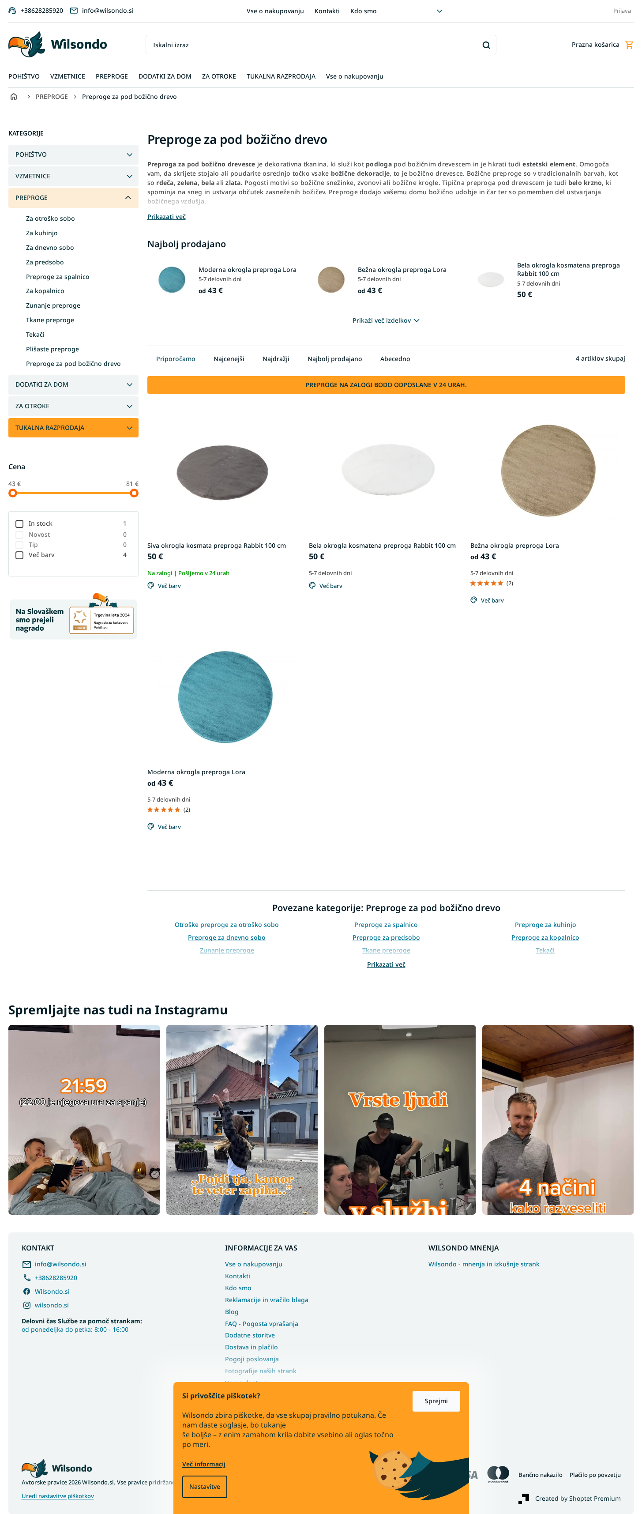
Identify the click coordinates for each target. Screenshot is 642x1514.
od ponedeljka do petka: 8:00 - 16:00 (82, 1325)
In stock (78, 523)
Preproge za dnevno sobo (227, 937)
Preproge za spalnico (58, 276)
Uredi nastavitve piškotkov (58, 1496)
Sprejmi (436, 1401)
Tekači (35, 334)
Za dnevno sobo (50, 247)
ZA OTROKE (32, 406)
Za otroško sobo (50, 218)
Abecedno (395, 358)
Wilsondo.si (52, 1291)
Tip (78, 544)
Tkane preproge (50, 320)
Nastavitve (204, 1486)
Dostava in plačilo (251, 1347)
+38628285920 (56, 1277)
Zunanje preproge (53, 305)
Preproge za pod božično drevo (73, 363)
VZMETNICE (32, 176)
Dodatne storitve (250, 1335)
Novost (78, 534)
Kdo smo (363, 11)
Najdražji (276, 358)
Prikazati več (386, 964)
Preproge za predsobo (386, 937)
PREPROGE (31, 197)
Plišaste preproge (52, 349)
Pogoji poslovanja (252, 1359)
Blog (232, 1311)
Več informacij (203, 1464)
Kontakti (327, 11)
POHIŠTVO (31, 154)
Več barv (78, 554)
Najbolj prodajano (335, 358)
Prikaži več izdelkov (382, 320)
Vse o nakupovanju (275, 11)
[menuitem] (24, 76)
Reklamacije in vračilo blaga (266, 1300)
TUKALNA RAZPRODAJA (49, 427)
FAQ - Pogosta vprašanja (261, 1323)
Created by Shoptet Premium (578, 1498)
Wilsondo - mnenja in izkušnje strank (484, 1264)
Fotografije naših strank (261, 1371)
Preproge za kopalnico (545, 937)
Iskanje (486, 45)
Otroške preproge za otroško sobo (227, 924)
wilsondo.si (52, 1305)
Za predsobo (45, 262)
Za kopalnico (45, 290)
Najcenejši (229, 358)
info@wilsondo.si (60, 1264)
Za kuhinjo (42, 233)
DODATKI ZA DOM (41, 384)
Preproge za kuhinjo (545, 924)
